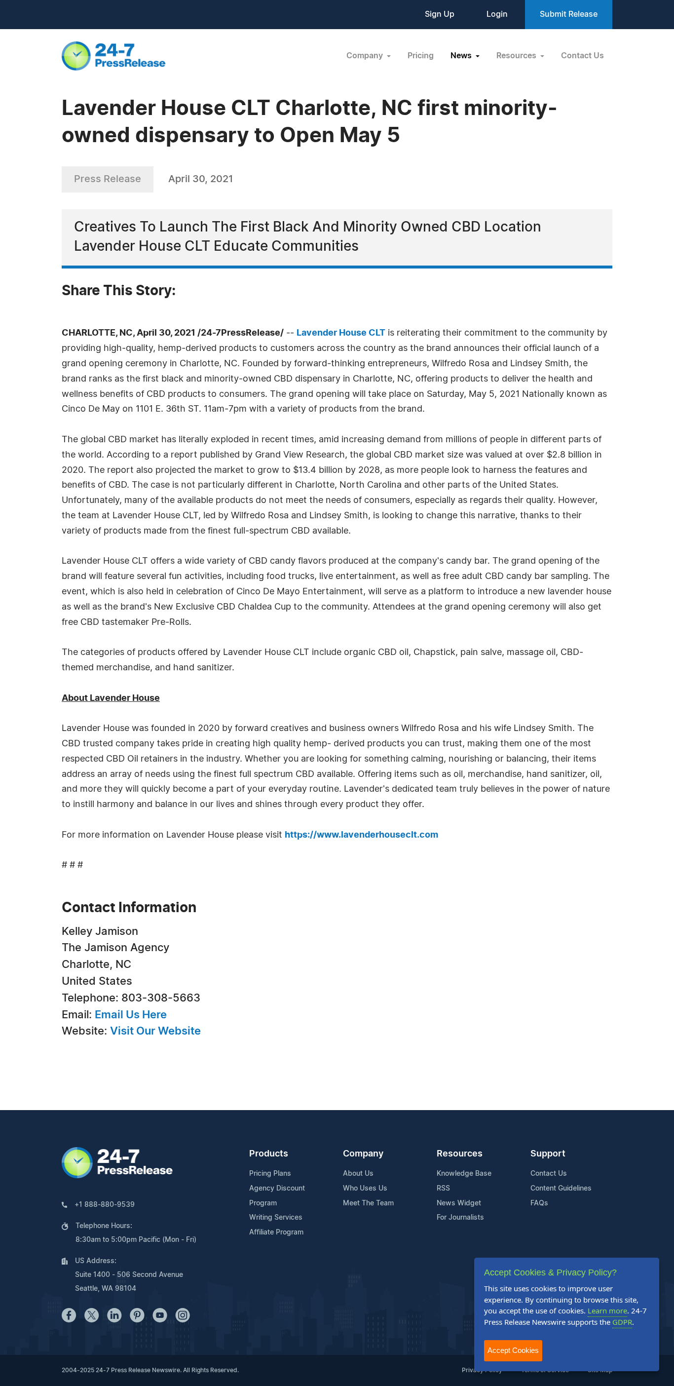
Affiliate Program (276, 1232)
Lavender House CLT (341, 333)
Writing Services (275, 1217)
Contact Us (582, 56)
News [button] (462, 56)
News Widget (459, 1203)
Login (497, 14)
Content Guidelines (561, 1188)
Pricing (421, 56)
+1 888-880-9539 (105, 1204)
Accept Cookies (513, 1350)
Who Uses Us (365, 1188)
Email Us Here (131, 1014)
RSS (443, 1188)
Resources (460, 1154)
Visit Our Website (155, 1031)
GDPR (622, 1322)
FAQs (539, 1203)
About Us (358, 1173)
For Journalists (460, 1217)
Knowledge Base (464, 1173)
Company (363, 1154)
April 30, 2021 (200, 179)
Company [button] (365, 56)
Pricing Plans (270, 1173)
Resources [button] (517, 56)
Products (268, 1154)
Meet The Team (368, 1203)
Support (547, 1154)
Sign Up (439, 14)
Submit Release (569, 14)
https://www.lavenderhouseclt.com (361, 835)
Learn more (607, 1310)
